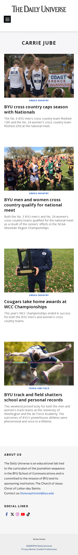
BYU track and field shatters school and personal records (33, 397)
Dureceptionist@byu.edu (37, 493)
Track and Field (39, 388)
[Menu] (7, 19)
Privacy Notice (28, 549)
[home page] (39, 10)
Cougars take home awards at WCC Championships (35, 304)
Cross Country (39, 100)
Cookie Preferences (47, 549)
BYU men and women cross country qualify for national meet (33, 205)
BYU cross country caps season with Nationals (36, 109)
